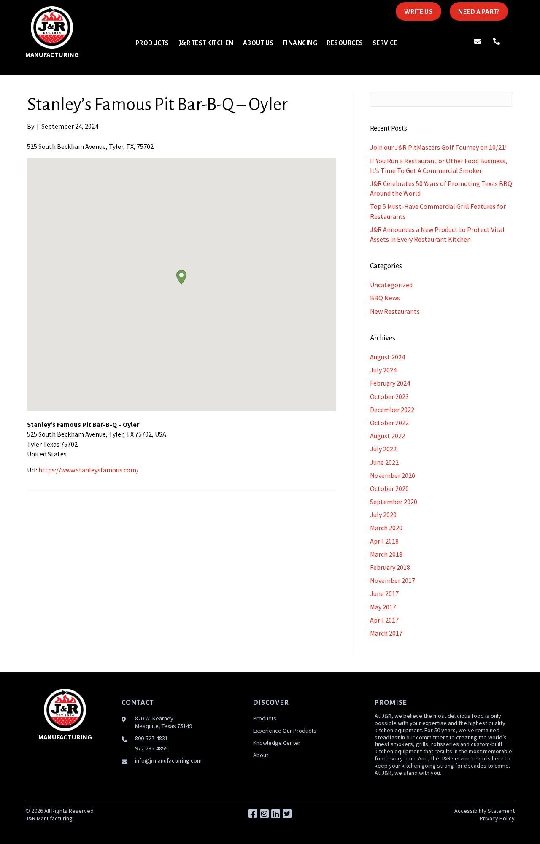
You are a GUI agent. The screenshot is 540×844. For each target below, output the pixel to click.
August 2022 (387, 435)
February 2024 (390, 383)
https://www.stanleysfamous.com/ (88, 470)
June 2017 (384, 593)
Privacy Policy (497, 818)
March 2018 (386, 554)
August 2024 (387, 357)
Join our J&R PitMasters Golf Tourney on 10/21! (438, 147)
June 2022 (384, 462)
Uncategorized (391, 284)
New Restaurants (395, 311)
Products (264, 718)
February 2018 (390, 567)
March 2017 (386, 633)
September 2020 (393, 501)
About (260, 755)
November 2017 (392, 580)
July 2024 (383, 370)
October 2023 (389, 396)
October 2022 (389, 422)
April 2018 (384, 541)
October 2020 (389, 488)
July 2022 (383, 449)
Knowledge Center (276, 743)
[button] (181, 277)
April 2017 (384, 620)
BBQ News (385, 298)
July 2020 (383, 514)
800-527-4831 (151, 738)
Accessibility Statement (484, 810)
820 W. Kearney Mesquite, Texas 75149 (163, 722)
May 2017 (383, 607)
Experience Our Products (284, 730)
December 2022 (392, 409)
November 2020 (392, 475)
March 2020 (386, 527)
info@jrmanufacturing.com (168, 760)
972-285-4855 (151, 748)
